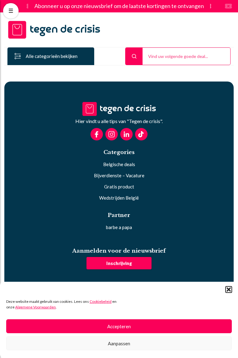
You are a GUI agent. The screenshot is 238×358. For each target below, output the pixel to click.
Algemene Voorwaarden (35, 307)
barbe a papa (119, 227)
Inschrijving (119, 263)
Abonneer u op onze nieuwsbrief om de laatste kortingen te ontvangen (119, 6)
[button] (229, 289)
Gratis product (119, 186)
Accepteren (119, 326)
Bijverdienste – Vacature (119, 175)
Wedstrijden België (119, 198)
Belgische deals (119, 164)
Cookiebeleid (101, 301)
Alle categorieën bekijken (51, 56)
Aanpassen (119, 343)
